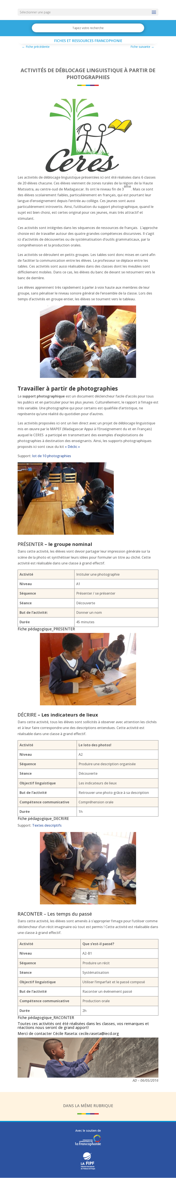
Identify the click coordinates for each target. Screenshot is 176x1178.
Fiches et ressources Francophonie (88, 40)
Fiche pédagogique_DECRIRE (43, 818)
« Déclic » (72, 446)
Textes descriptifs (47, 825)
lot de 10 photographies (51, 455)
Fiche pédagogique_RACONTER (46, 1017)
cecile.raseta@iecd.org (99, 1033)
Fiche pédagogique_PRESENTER (46, 628)
